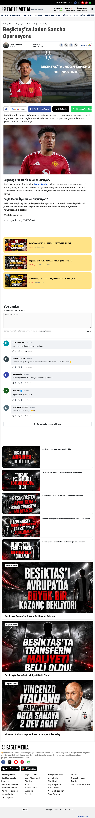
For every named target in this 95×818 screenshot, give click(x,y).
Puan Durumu (54, 794)
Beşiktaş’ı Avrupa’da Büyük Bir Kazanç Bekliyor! (30, 616)
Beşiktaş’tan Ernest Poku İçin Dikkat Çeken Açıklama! (63, 542)
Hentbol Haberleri (9, 787)
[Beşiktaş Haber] (47, 587)
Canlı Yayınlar (7, 797)
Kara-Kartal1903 (19, 343)
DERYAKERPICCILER (20, 407)
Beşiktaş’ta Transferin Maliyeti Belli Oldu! (27, 675)
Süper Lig (29, 791)
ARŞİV (58, 2)
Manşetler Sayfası (55, 774)
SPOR (76, 15)
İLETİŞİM (63, 2)
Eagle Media (9, 24)
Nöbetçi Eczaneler (56, 791)
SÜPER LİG (67, 15)
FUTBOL (4, 15)
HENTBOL (27, 15)
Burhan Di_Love (19, 358)
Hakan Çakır (17, 374)
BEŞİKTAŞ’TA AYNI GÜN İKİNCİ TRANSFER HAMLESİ (62, 495)
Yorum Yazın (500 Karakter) (14, 310)
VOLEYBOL (38, 15)
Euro (68, 8)
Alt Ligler (28, 794)
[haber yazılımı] (83, 816)
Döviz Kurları (53, 778)
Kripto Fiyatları (54, 784)
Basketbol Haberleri (10, 784)
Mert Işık (16, 390)
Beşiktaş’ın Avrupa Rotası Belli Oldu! (56, 449)
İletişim (74, 781)
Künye (74, 774)
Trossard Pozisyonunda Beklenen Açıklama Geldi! (62, 472)
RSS (25, 809)
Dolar (58, 8)
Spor (27, 784)
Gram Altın (82, 8)
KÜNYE (70, 2)
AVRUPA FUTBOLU (52, 15)
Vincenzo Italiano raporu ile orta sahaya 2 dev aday (32, 734)
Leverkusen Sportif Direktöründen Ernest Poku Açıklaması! (66, 518)
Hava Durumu (54, 787)
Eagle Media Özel (32, 778)
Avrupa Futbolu (8, 794)
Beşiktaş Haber (21, 24)
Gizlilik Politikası (78, 778)
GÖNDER (88, 332)
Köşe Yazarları (31, 774)
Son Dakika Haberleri (80, 784)
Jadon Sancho (41, 184)
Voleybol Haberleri (10, 791)
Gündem (28, 781)
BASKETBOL (15, 15)
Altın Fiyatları (53, 781)
